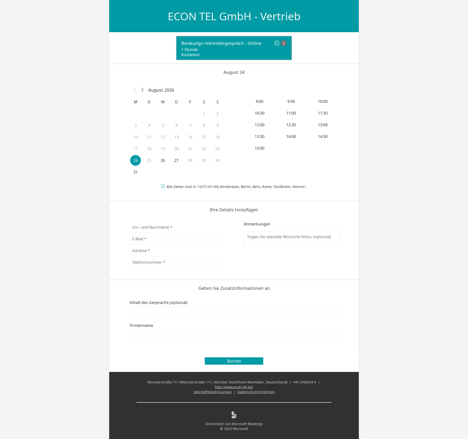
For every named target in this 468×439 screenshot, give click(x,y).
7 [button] (190, 125)
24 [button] (135, 160)
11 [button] (149, 137)
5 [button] (163, 125)
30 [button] (217, 160)
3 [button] (136, 125)
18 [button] (149, 148)
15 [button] (204, 137)
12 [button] (163, 137)
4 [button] (149, 125)
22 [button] (204, 148)
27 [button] (176, 160)
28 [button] (190, 160)
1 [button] (204, 113)
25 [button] (149, 160)
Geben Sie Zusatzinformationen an (234, 288)
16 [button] (217, 137)
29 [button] (204, 160)
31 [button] (135, 172)
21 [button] (190, 148)
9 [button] (217, 125)
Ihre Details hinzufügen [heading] (234, 210)
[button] (134, 90)
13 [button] (176, 137)
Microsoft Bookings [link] (247, 423)
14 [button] (190, 137)
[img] (277, 43)
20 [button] (176, 148)
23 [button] (217, 148)
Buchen (234, 361)
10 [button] (135, 137)
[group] (291, 125)
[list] (234, 48)
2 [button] (217, 113)
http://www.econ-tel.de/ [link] (234, 387)
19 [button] (163, 148)
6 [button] (177, 125)
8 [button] (204, 125)
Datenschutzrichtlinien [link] (256, 392)
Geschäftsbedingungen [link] (213, 392)
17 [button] (135, 148)
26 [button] (163, 160)
